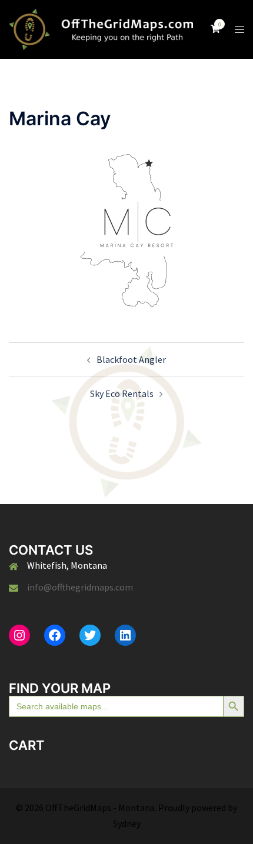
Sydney (127, 823)
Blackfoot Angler (131, 359)
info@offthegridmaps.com (80, 587)
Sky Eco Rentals (122, 393)
